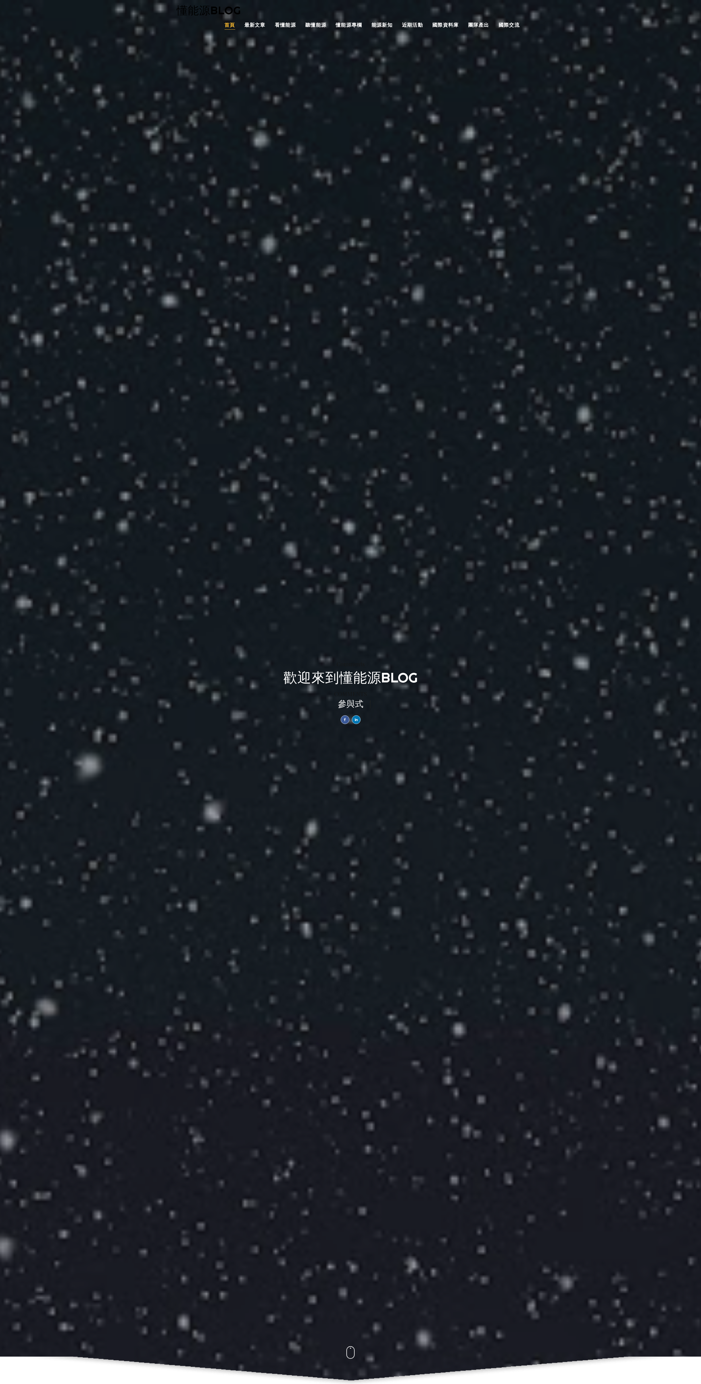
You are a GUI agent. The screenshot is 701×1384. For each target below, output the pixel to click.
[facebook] (345, 719)
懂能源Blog (209, 10)
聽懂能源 (315, 25)
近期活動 (412, 25)
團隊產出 (478, 25)
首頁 (230, 25)
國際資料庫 (445, 25)
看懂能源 (285, 25)
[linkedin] (356, 719)
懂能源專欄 (349, 25)
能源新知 (382, 25)
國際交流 (509, 25)
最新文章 (255, 25)
